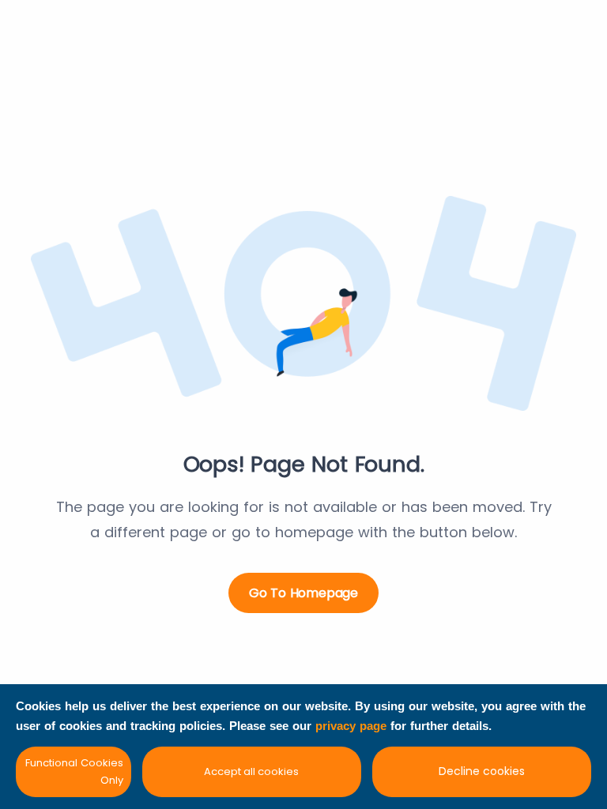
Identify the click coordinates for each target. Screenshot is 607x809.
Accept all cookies (251, 771)
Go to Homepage (303, 593)
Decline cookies (482, 771)
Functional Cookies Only (74, 771)
